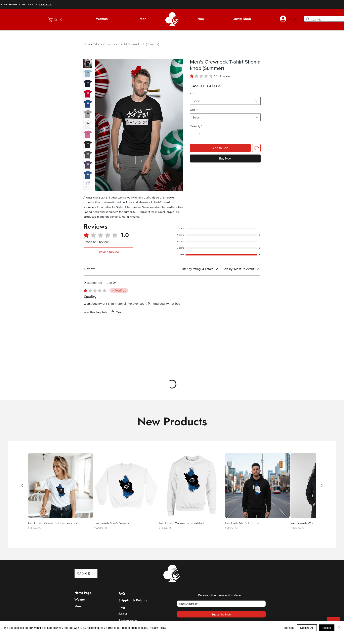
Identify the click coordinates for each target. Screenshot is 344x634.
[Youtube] (182, 566)
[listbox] (86, 497)
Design (123, 558)
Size (193, 93)
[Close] (339, 627)
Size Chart (125, 551)
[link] (58, 20)
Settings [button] (288, 628)
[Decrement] (193, 133)
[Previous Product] (22, 409)
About (122, 538)
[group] (172, 418)
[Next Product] (321, 409)
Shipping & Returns (128, 524)
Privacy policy (128, 545)
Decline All (306, 628)
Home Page (82, 517)
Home (87, 44)
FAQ (121, 518)
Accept (326, 628)
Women (80, 523)
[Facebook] (166, 566)
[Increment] (205, 133)
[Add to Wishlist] (256, 148)
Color (194, 109)
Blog (121, 531)
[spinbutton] (199, 133)
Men (77, 530)
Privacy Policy (157, 628)
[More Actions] (258, 282)
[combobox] (225, 101)
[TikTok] (190, 566)
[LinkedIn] (174, 566)
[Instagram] (159, 566)
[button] (102, 19)
